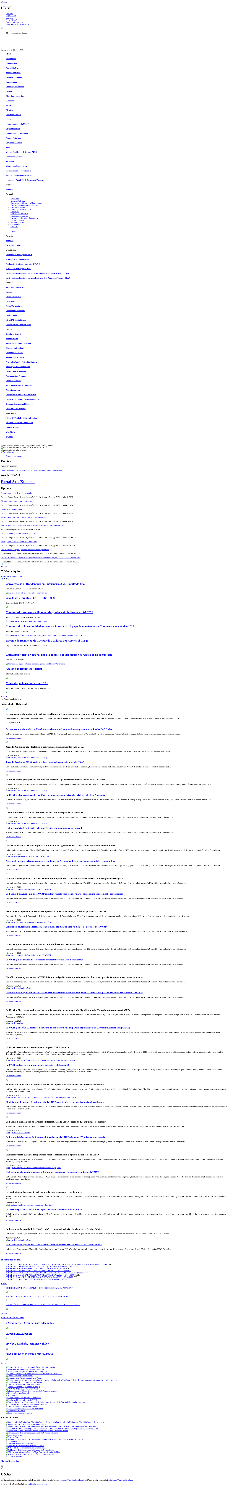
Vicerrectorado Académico (16, 166)
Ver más (4, 566)
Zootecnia (14, 227)
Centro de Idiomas (13, 297)
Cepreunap (10, 301)
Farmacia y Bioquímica (19, 214)
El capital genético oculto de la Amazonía (16, 501)
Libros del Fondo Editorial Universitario (22, 418)
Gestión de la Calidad (14, 353)
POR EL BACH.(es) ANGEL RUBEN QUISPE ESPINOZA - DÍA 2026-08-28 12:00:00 (40, 1266)
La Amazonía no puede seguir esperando (16, 493)
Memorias (10, 101)
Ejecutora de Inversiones (16, 371)
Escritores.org (31, 470)
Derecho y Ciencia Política (20, 209)
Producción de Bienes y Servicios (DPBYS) (23, 264)
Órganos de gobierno (14, 157)
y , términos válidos (27, 1343)
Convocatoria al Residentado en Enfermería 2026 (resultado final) (46, 583)
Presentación (11, 59)
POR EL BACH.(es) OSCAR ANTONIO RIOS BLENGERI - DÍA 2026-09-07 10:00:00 (40, 1275)
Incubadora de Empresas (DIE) (18, 269)
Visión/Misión (11, 63)
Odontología (15, 224)
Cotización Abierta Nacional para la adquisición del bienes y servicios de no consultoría (59, 654)
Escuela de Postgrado (14, 245)
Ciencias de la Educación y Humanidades (26, 203)
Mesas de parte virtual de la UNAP (27, 683)
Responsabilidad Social (15, 357)
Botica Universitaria (14, 306)
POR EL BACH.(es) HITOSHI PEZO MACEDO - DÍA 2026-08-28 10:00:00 (35, 1268)
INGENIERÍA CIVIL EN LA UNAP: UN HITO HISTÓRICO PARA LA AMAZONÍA (39, 1288)
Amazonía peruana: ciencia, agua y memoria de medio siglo (23, 517)
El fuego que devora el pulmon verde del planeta (19, 542)
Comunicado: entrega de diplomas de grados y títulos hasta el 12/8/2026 (49, 612)
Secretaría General (13, 334)
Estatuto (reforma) (13, 138)
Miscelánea (10, 432)
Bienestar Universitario (15, 348)
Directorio (10, 91)
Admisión (9, 189)
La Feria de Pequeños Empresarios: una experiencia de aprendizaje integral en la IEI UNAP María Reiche (41, 558)
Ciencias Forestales (17, 207)
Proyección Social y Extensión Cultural (21, 362)
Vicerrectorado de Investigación (18, 171)
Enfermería (14, 212)
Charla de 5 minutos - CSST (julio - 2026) (31, 597)
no (19, 1333)
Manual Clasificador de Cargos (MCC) (21, 152)
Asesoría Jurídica (13, 390)
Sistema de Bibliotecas (14, 287)
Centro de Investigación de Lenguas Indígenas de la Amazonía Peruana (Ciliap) (38, 278)
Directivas (10, 110)
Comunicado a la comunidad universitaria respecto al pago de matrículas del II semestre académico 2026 (70, 626)
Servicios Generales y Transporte (19, 385)
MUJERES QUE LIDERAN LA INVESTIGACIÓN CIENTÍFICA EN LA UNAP (38, 1296)
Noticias (7, 579)
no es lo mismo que (29, 1353)
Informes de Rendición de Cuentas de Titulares (25, 180)
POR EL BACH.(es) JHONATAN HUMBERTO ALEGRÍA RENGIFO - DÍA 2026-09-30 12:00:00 (44, 1273)
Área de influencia (13, 73)
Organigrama (11, 82)
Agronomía (14, 199)
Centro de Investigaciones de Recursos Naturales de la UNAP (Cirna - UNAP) (37, 273)
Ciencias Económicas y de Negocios (24, 205)
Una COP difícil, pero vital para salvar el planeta (19, 533)
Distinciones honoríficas (15, 96)
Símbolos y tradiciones (15, 87)
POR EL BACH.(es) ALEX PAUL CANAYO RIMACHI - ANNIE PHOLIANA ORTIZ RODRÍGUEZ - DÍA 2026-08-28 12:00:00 (56, 1264)
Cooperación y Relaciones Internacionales (22, 399)
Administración (12, 339)
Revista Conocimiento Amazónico (19, 423)
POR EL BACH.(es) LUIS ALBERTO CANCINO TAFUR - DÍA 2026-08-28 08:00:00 (39, 1277)
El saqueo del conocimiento (11, 509)
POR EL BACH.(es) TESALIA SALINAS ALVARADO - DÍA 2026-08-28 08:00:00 (38, 1271)
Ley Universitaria (13, 129)
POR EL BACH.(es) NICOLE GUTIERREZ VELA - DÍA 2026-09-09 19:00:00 (36, 1279)
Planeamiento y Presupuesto (17, 376)
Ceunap (9, 292)
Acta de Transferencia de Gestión (19, 175)
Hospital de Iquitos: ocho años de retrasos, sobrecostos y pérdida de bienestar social (32, 525)
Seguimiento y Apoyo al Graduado (20, 404)
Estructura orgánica (14, 77)
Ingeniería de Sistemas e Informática (24, 218)
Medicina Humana (17, 222)
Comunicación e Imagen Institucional (21, 395)
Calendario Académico (14, 456)
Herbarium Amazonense (15, 311)
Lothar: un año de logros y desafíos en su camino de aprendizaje (25, 550)
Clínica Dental (11, 315)
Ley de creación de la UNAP (17, 124)
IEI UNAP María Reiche (16, 320)
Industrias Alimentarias (19, 216)
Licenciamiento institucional (17, 133)
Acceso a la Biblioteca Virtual (24, 668)
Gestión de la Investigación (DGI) (19, 255)
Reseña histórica (12, 68)
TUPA (8, 105)
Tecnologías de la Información (18, 367)
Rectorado (10, 161)
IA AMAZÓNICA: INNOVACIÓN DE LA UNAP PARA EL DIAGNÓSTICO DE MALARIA (43, 1305)
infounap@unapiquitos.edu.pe (121, 1480)
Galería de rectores (13, 115)
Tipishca (9, 437)
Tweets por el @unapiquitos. (12, 576)
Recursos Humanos (13, 381)
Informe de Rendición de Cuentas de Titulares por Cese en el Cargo (47, 640)
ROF (8, 147)
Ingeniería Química (17, 220)
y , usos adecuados (30, 1322)
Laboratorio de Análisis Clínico (18, 325)
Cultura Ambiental (13, 427)
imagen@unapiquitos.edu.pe (72, 1480)
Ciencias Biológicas (17, 201)
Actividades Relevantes (12, 699)
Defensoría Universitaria (16, 409)
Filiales (13, 231)
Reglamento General (14, 143)
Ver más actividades (13, 738)
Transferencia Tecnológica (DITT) (19, 259)
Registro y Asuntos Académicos (18, 343)
